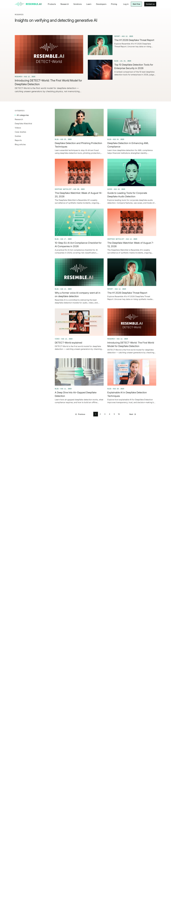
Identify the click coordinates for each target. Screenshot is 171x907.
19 (119, 414)
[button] (52, 4)
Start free (136, 4)
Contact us (150, 4)
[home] (28, 4)
